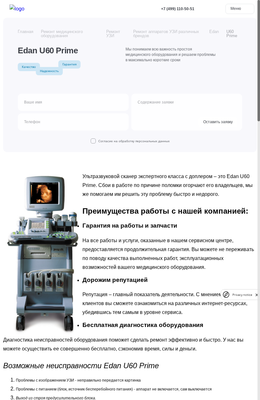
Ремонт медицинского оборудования (62, 34)
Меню (236, 8)
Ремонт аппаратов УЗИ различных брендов (166, 34)
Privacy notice (242, 295)
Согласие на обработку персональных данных (134, 141)
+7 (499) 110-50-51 (177, 9)
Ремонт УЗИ (113, 34)
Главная (25, 32)
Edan (214, 32)
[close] (257, 294)
